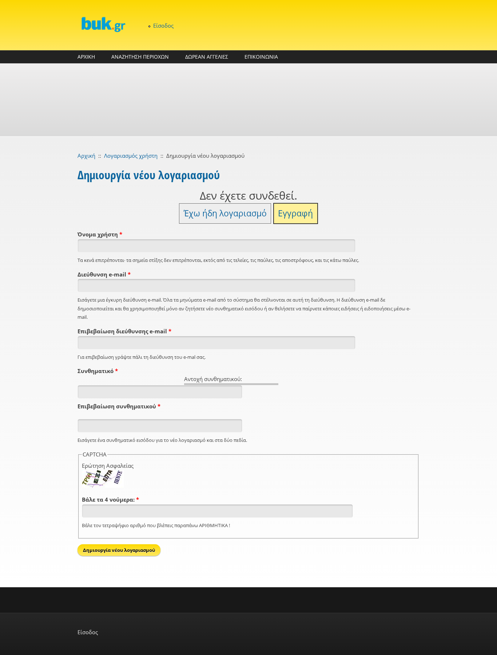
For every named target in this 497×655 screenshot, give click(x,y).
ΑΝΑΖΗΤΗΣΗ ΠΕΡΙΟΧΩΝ (140, 56)
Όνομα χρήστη (99, 234)
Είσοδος (163, 25)
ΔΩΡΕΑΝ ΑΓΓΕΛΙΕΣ (206, 56)
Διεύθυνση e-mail (104, 274)
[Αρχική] (102, 24)
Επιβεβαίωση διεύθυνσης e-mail (124, 331)
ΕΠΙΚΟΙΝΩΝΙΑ (261, 56)
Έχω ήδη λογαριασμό (225, 213)
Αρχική (86, 155)
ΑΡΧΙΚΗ (86, 56)
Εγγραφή (295, 213)
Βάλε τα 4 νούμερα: (110, 499)
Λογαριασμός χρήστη (131, 155)
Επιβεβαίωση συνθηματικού (118, 406)
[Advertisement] (248, 99)
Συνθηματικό (97, 370)
